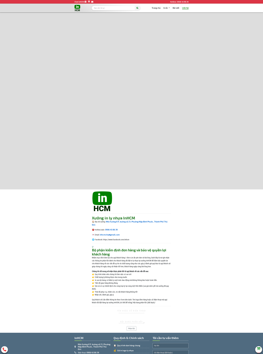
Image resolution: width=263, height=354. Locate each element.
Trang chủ (156, 8)
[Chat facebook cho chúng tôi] (86, 2)
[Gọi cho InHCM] (4, 350)
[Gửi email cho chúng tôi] (92, 2)
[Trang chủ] (77, 8)
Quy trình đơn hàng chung (128, 345)
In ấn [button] (165, 8)
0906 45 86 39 (183, 2)
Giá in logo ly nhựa (125, 350)
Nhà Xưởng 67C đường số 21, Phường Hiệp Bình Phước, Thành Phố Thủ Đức (94, 346)
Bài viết (176, 8)
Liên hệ (185, 8)
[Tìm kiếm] (137, 8)
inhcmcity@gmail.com (110, 234)
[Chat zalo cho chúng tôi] (89, 2)
